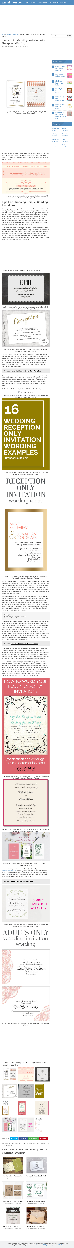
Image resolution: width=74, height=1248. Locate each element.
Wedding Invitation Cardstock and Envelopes (40, 1226)
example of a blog (9, 1143)
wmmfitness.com (12, 2)
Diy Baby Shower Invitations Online (60, 91)
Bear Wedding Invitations (10, 1226)
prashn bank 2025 (57, 1245)
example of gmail (27, 1143)
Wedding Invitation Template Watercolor (38, 1201)
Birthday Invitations (44, 2)
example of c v (18, 1143)
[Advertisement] (37, 19)
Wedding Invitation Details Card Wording (38, 1176)
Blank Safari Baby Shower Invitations (59, 83)
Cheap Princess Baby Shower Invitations (60, 68)
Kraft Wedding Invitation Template (13, 1201)
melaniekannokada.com (9, 871)
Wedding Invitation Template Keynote (14, 1176)
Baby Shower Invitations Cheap (59, 106)
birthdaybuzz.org (47, 1245)
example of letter (37, 1143)
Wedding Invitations (59, 2)
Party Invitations (31, 2)
